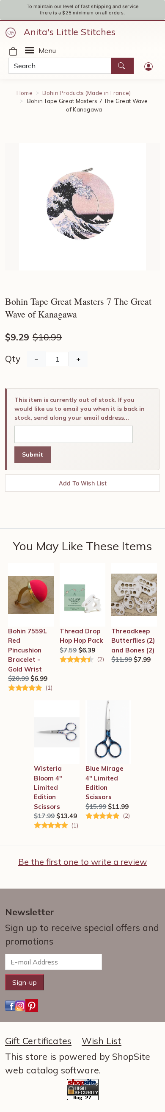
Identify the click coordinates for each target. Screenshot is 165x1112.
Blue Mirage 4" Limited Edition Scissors (104, 782)
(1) (48, 687)
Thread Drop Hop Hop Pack (81, 635)
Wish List (101, 1040)
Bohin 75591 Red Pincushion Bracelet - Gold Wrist (27, 650)
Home (24, 92)
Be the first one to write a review (82, 861)
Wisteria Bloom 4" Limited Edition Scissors (48, 787)
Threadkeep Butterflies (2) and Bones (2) (133, 640)
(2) (100, 659)
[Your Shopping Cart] (13, 50)
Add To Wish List (83, 483)
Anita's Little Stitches (70, 31)
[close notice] (151, 9)
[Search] (122, 66)
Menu (47, 50)
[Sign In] (148, 66)
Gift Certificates (38, 1040)
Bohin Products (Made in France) (86, 92)
